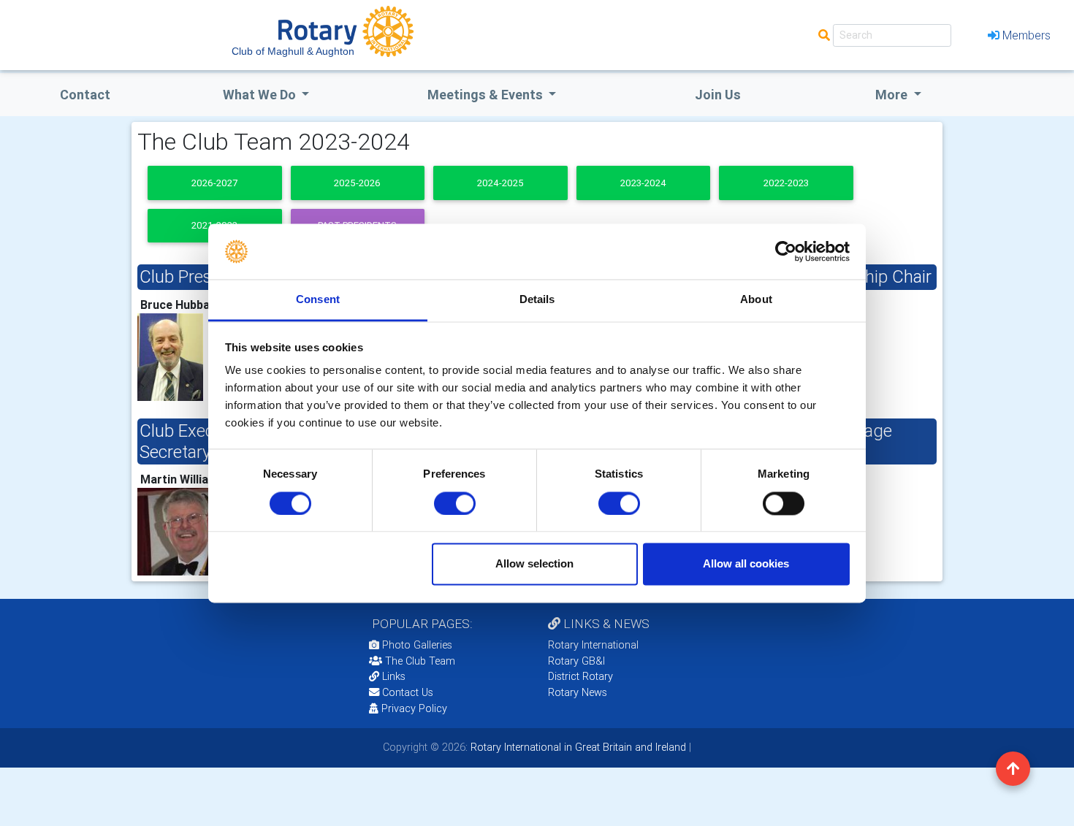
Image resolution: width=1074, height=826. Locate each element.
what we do (261, 94)
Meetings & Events (486, 94)
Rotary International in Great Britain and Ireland (577, 747)
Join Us (718, 94)
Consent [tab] (318, 300)
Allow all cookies (746, 564)
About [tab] (756, 300)
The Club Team (420, 661)
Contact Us (406, 692)
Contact (85, 94)
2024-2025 (500, 183)
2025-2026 (357, 183)
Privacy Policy (414, 708)
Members (1026, 35)
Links (393, 676)
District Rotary (580, 676)
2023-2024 (643, 183)
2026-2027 (214, 183)
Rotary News (577, 692)
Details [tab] (537, 300)
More (892, 94)
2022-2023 (786, 183)
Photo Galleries (415, 644)
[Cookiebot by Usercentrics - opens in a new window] (786, 251)
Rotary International (593, 644)
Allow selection (534, 564)
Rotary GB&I (576, 661)
